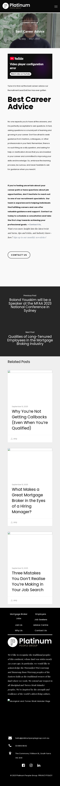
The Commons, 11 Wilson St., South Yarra (33, 753)
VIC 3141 (18, 757)
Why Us (18, 630)
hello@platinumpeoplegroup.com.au (32, 738)
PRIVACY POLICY (45, 775)
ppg (24, 38)
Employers (40, 614)
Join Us (18, 624)
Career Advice (30, 23)
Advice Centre (40, 624)
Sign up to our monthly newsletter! (29, 237)
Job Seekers (40, 619)
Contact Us (35, 224)
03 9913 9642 (21, 745)
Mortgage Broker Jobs (18, 616)
